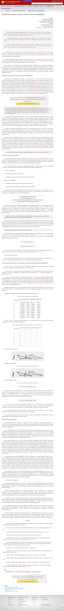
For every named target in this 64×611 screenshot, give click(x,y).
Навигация (36, 6)
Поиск (34, 603)
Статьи (9, 599)
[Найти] (61, 3)
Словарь (10, 603)
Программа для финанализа (19, 6)
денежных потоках (32, 84)
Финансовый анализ (12, 2)
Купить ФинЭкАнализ (6, 8)
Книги (9, 601)
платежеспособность (43, 144)
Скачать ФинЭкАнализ (49, 6)
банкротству (45, 431)
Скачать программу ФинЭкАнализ (27, 103)
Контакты (33, 601)
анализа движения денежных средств (19, 32)
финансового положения (48, 71)
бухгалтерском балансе (30, 80)
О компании (29, 6)
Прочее (41, 6)
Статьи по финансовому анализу (18, 10)
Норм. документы (11, 604)
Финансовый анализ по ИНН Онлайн (11, 591)
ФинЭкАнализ (21, 599)
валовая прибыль (35, 281)
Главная (3, 6)
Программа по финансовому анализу (11, 587)
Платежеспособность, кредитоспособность (36, 10)
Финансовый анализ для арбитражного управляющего (14, 588)
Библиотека (9, 6)
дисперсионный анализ (36, 571)
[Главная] (2, 10)
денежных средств (34, 54)
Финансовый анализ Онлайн (9, 589)
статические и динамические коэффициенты (23, 571)
